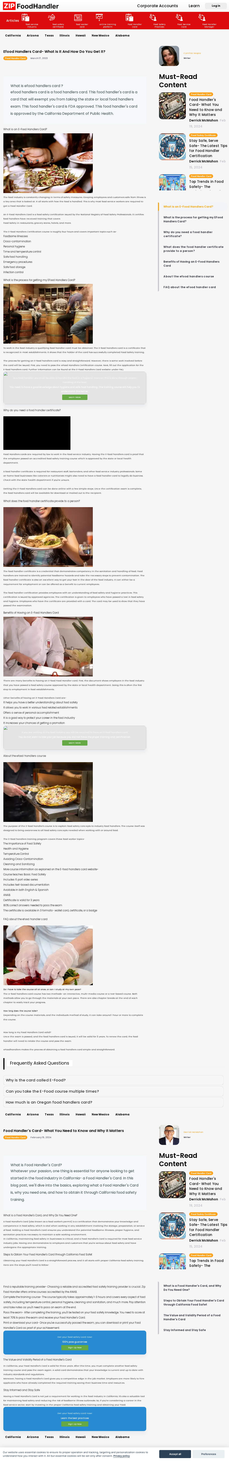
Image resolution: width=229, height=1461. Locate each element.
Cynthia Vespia (192, 53)
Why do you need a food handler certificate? (187, 234)
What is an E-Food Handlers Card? (188, 206)
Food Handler (18, 205)
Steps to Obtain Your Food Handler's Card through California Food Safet (193, 1302)
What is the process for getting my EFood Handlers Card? (193, 219)
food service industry (32, 25)
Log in (216, 6)
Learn (194, 6)
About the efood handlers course (188, 276)
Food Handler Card (135, 25)
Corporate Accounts (157, 6)
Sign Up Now (75, 1347)
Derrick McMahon (193, 1132)
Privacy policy (121, 1455)
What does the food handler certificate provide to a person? (193, 249)
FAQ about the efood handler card (189, 287)
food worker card (82, 25)
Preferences (208, 1454)
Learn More (75, 397)
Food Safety (9, 222)
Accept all (175, 1454)
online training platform (108, 25)
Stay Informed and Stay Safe (184, 1330)
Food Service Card (184, 25)
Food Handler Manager (209, 25)
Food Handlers (11, 454)
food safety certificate (58, 25)
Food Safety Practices (159, 25)
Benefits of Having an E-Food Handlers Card (191, 264)
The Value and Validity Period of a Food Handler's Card (192, 1317)
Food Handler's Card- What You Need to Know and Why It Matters (205, 107)
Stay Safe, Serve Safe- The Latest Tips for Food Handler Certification (208, 148)
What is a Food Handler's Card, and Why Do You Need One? (192, 1288)
